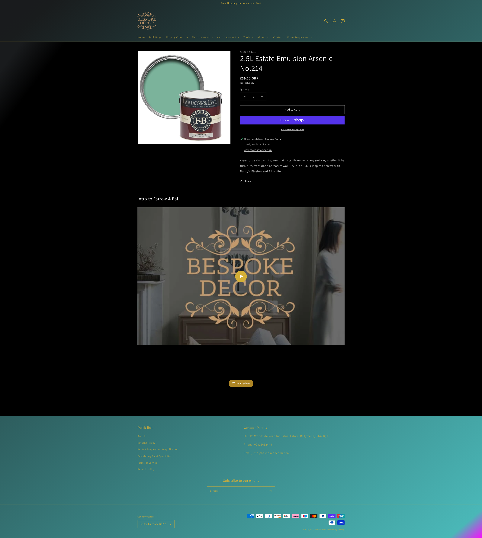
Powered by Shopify (335, 529)
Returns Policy (146, 442)
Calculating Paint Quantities (154, 456)
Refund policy (145, 469)
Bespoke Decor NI (318, 529)
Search (141, 436)
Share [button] (247, 181)
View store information (258, 150)
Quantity (244, 89)
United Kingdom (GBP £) (153, 524)
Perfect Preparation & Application (157, 449)
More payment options (292, 129)
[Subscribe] (271, 491)
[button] (176, 37)
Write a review (241, 383)
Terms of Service (147, 462)
